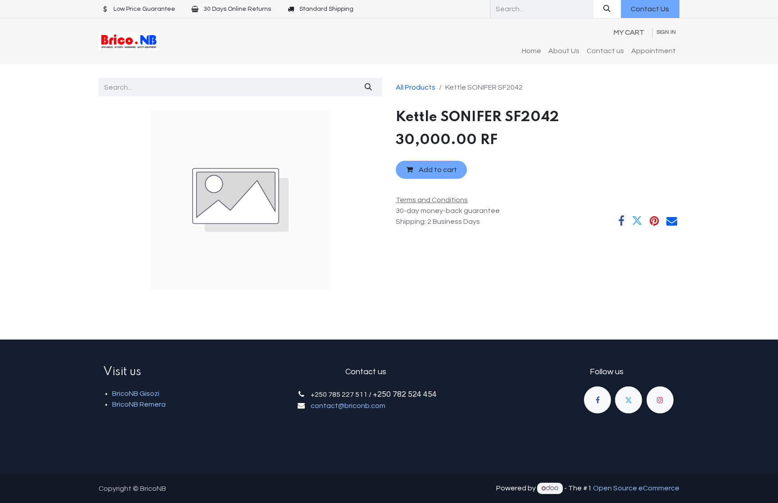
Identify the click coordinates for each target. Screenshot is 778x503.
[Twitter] (637, 220)
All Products (415, 87)
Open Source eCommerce (636, 488)
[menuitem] (531, 51)
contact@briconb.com (348, 405)
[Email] (671, 220)
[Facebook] (621, 220)
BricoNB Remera (139, 404)
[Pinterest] (654, 220)
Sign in (666, 32)
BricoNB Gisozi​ (135, 393)
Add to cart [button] (437, 169)
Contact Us (650, 9)
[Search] (607, 9)
